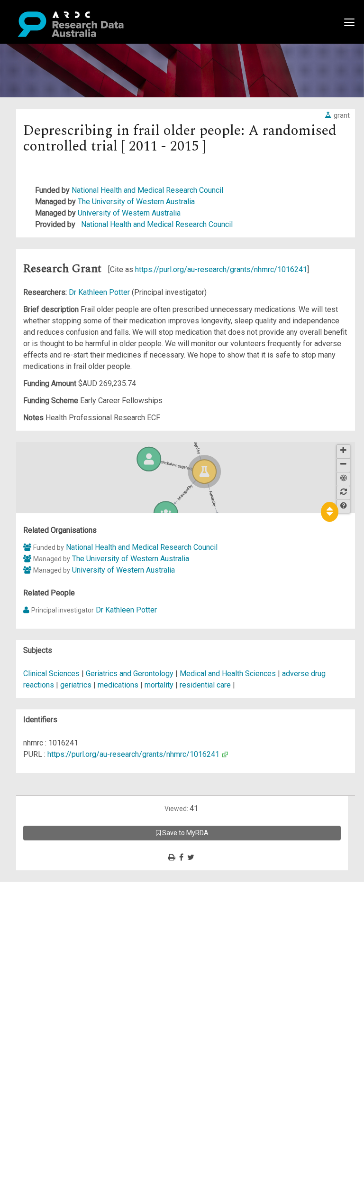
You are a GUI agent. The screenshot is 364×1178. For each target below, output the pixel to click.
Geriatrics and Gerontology (130, 673)
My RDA (42, 898)
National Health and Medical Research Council (147, 190)
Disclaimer (47, 921)
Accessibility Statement (69, 995)
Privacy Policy (53, 984)
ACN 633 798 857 (29, 1012)
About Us (44, 887)
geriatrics (75, 684)
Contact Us (47, 909)
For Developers (55, 932)
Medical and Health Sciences (229, 673)
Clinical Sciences (52, 673)
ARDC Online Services (66, 944)
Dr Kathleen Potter (100, 292)
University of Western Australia (129, 212)
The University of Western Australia (136, 201)
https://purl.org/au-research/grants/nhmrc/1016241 (221, 269)
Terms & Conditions (61, 972)
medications (118, 684)
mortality (159, 684)
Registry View (52, 955)
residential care (205, 684)
